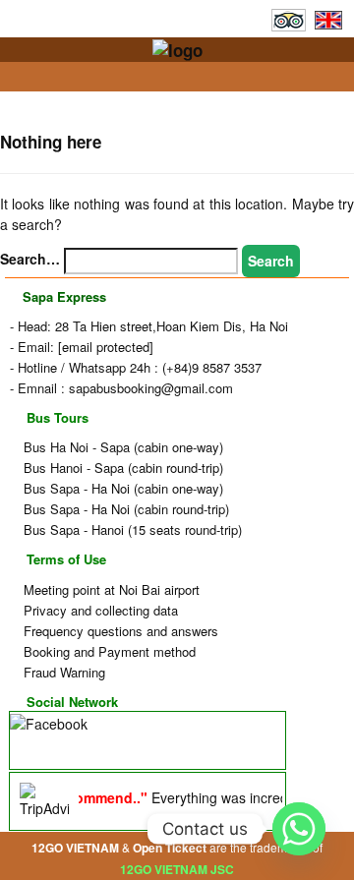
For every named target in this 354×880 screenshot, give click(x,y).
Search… (30, 258)
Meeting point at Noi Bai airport (110, 589)
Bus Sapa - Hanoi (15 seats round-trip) (131, 529)
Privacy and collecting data (99, 610)
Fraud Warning (62, 672)
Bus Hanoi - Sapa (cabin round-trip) (121, 467)
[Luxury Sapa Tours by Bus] (177, 48)
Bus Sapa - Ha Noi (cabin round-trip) (124, 508)
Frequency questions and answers (119, 630)
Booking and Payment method (108, 651)
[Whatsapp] (298, 828)
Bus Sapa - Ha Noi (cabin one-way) (121, 488)
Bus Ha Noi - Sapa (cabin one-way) (121, 447)
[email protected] (105, 346)
